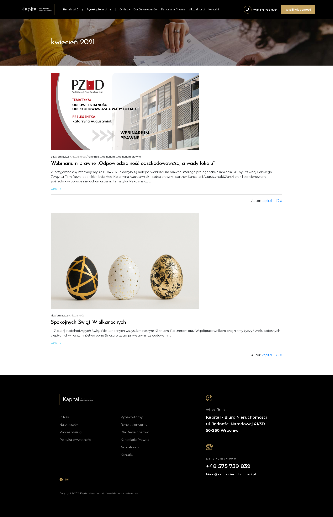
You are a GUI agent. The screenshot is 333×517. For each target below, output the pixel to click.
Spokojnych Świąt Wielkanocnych (88, 322)
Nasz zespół (68, 425)
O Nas (123, 9)
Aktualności (197, 9)
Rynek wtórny (73, 9)
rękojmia (93, 156)
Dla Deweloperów (145, 9)
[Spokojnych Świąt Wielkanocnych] (125, 261)
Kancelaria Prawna (173, 9)
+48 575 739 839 (228, 466)
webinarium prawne (128, 156)
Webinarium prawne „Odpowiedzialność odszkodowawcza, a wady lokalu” (133, 163)
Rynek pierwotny (99, 9)
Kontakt (213, 9)
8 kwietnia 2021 (60, 156)
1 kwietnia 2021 (60, 315)
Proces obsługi (71, 432)
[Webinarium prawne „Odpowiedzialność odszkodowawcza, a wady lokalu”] (125, 111)
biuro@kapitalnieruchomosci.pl (231, 474)
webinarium (107, 156)
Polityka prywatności (76, 440)
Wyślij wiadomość (298, 9)
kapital (267, 201)
